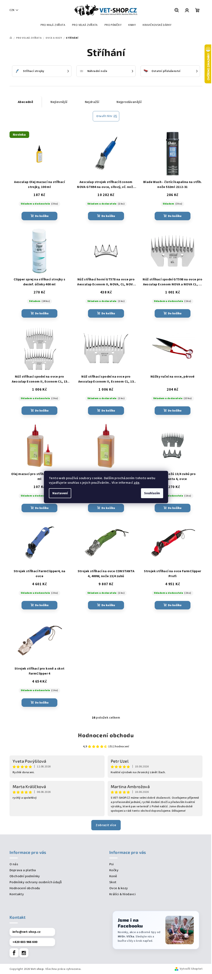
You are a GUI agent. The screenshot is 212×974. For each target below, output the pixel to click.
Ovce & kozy (118, 888)
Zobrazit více (106, 825)
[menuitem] (53, 25)
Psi (111, 864)
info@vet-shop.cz (26, 932)
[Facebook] (14, 952)
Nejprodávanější (129, 102)
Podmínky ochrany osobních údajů (36, 882)
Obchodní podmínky (25, 876)
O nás (14, 864)
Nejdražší (92, 102)
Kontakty (17, 894)
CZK (12, 10)
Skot (113, 882)
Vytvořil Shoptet (191, 969)
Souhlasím (152, 493)
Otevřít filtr (104, 116)
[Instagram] (23, 952)
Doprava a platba (23, 870)
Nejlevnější (59, 102)
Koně (113, 876)
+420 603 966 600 (24, 942)
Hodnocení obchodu (106, 735)
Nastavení (60, 493)
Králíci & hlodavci (122, 894)
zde (136, 482)
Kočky (113, 870)
